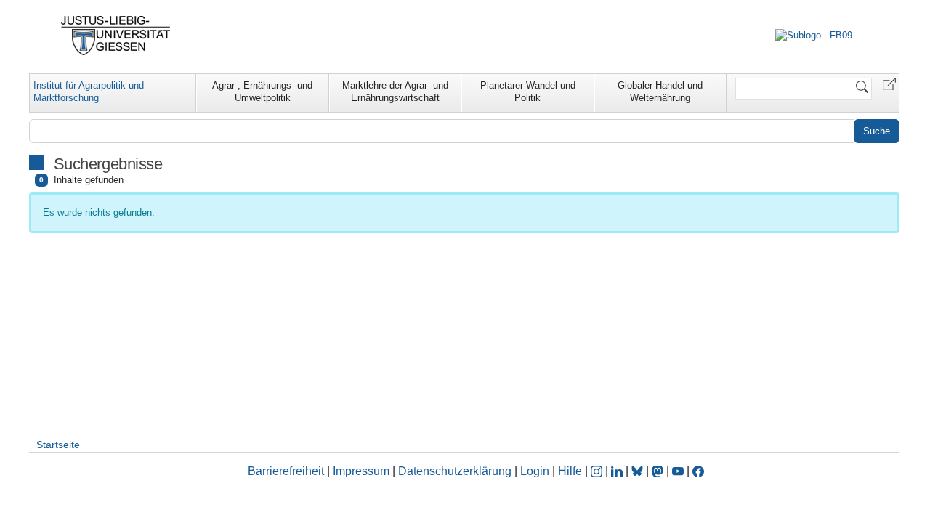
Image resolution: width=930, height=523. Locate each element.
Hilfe (570, 471)
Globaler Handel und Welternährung (660, 91)
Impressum (361, 471)
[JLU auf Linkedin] (618, 471)
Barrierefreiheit (286, 471)
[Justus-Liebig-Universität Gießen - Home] (116, 35)
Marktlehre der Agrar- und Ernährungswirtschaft (395, 91)
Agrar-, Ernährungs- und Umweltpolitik (262, 91)
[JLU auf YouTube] (678, 471)
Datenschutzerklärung (455, 471)
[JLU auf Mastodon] (659, 471)
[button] (889, 83)
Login (536, 471)
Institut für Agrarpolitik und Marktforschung (88, 91)
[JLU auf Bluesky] (638, 471)
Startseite (58, 444)
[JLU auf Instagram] (598, 471)
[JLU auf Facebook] (698, 471)
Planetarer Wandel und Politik (527, 91)
